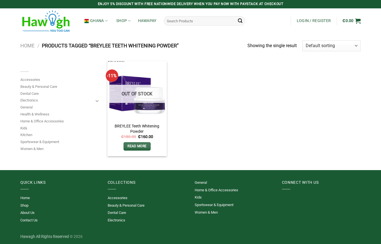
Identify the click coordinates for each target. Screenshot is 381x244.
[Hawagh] (48, 20)
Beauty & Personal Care (38, 86)
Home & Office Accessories (42, 121)
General (26, 107)
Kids (23, 128)
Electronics (29, 100)
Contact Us (29, 220)
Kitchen (26, 135)
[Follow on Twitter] (285, 201)
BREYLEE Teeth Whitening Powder (137, 129)
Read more (136, 146)
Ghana (97, 20)
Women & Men (32, 149)
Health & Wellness (34, 114)
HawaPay (147, 20)
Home (27, 46)
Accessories (30, 80)
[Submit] (240, 21)
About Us (27, 213)
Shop (121, 20)
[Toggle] (97, 100)
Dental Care (29, 93)
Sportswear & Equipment (39, 142)
